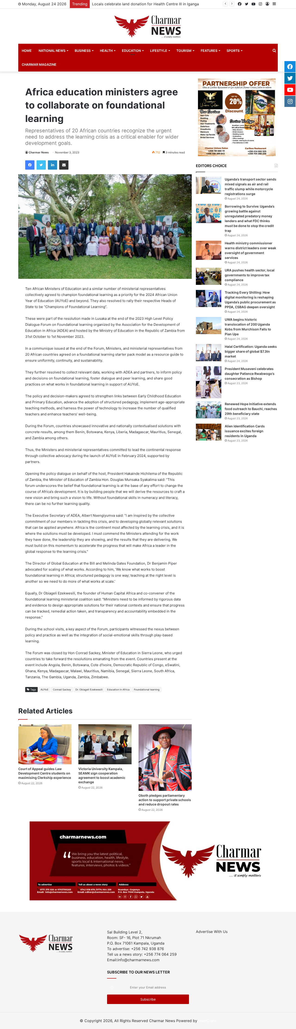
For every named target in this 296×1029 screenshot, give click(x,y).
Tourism (183, 51)
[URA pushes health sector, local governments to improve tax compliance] (208, 276)
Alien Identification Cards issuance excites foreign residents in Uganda (245, 431)
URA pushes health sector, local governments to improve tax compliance (249, 275)
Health (106, 51)
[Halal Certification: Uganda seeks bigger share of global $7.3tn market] (208, 352)
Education (131, 51)
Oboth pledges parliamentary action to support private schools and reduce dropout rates (165, 799)
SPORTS (233, 51)
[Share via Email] (63, 165)
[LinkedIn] (52, 165)
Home (27, 51)
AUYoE (44, 689)
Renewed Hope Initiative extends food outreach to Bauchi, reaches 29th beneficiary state (251, 409)
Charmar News (39, 152)
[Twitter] (41, 165)
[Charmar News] (148, 26)
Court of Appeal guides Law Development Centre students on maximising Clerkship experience (44, 773)
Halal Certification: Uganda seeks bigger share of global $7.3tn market (251, 351)
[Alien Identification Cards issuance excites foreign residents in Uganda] (208, 432)
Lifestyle (158, 51)
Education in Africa (118, 689)
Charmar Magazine (39, 64)
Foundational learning (147, 689)
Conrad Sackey (62, 689)
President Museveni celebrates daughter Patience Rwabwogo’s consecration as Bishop (249, 373)
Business (83, 51)
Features (209, 51)
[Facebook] (29, 165)
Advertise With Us (212, 931)
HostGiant (207, 1020)
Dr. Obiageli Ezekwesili (89, 689)
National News (52, 51)
